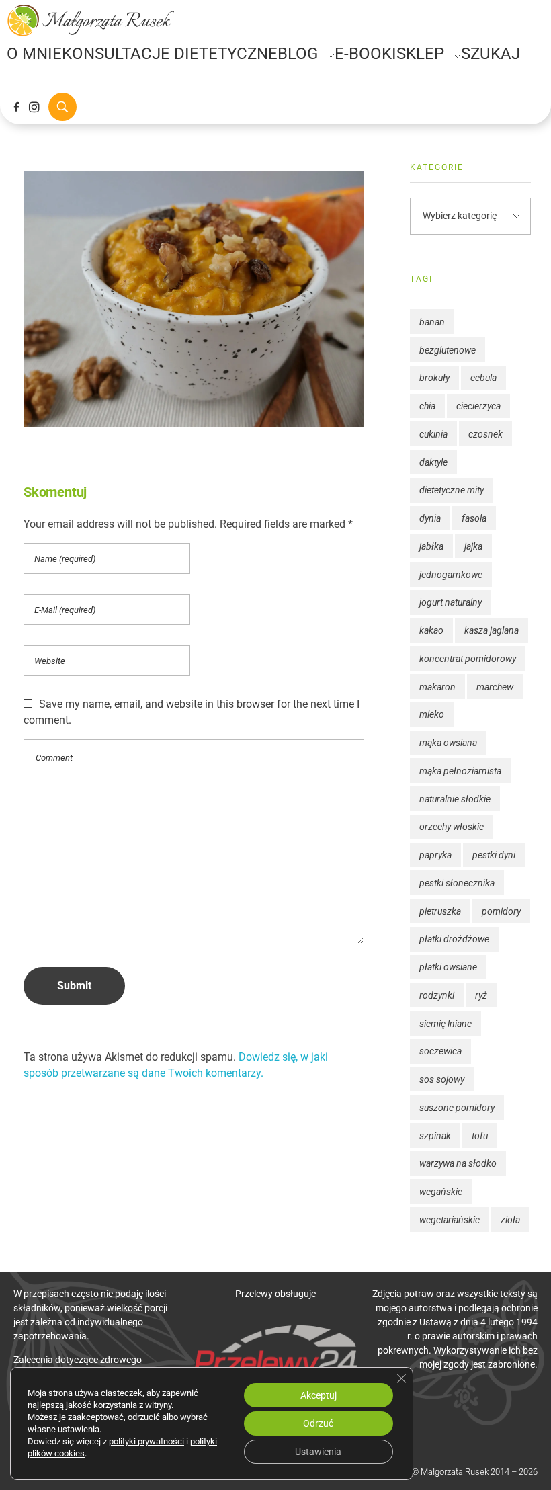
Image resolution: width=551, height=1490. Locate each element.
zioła (510, 1219)
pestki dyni (493, 855)
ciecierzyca (478, 406)
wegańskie (440, 1191)
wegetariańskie (449, 1219)
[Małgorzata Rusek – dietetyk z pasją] (91, 20)
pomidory (501, 911)
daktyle (433, 462)
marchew (494, 686)
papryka (435, 855)
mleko (431, 714)
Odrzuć (318, 1423)
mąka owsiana (448, 742)
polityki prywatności (146, 1441)
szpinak (435, 1135)
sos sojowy (441, 1079)
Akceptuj (318, 1395)
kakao (431, 630)
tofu (480, 1135)
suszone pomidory (457, 1107)
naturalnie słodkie (455, 799)
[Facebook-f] (16, 106)
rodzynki (436, 995)
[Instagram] (34, 107)
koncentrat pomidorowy (467, 658)
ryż (481, 995)
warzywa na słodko (458, 1163)
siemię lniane (445, 1023)
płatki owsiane (448, 967)
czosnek (485, 434)
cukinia (433, 434)
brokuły (434, 377)
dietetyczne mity (451, 490)
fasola (474, 518)
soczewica (440, 1051)
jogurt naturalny (450, 602)
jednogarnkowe (450, 574)
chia (427, 406)
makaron (437, 686)
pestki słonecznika (457, 883)
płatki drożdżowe (454, 939)
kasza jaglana (491, 630)
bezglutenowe (447, 350)
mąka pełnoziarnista (460, 770)
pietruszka (440, 911)
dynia (430, 518)
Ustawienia (318, 1451)
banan (432, 322)
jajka (473, 546)
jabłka (431, 546)
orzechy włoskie (451, 826)
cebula (483, 377)
